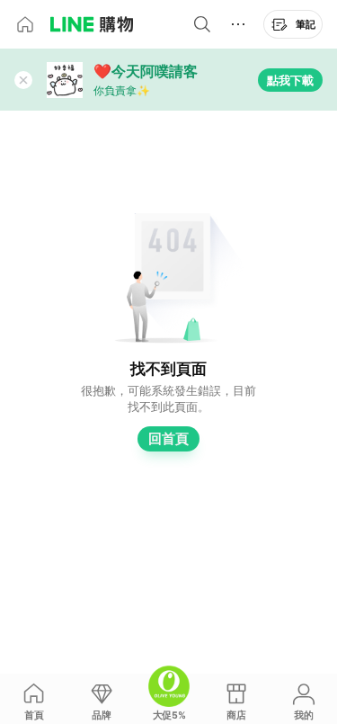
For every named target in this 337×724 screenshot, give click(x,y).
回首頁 (168, 438)
